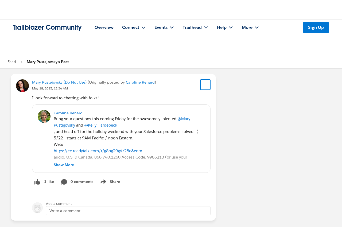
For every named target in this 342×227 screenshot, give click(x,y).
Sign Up (316, 27)
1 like (49, 181)
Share (109, 182)
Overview (104, 27)
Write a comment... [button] (66, 210)
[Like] (37, 181)
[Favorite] (205, 84)
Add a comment (59, 203)
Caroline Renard (140, 82)
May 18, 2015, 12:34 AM (50, 88)
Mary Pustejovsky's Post (48, 61)
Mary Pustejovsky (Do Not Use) (59, 82)
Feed (11, 61)
